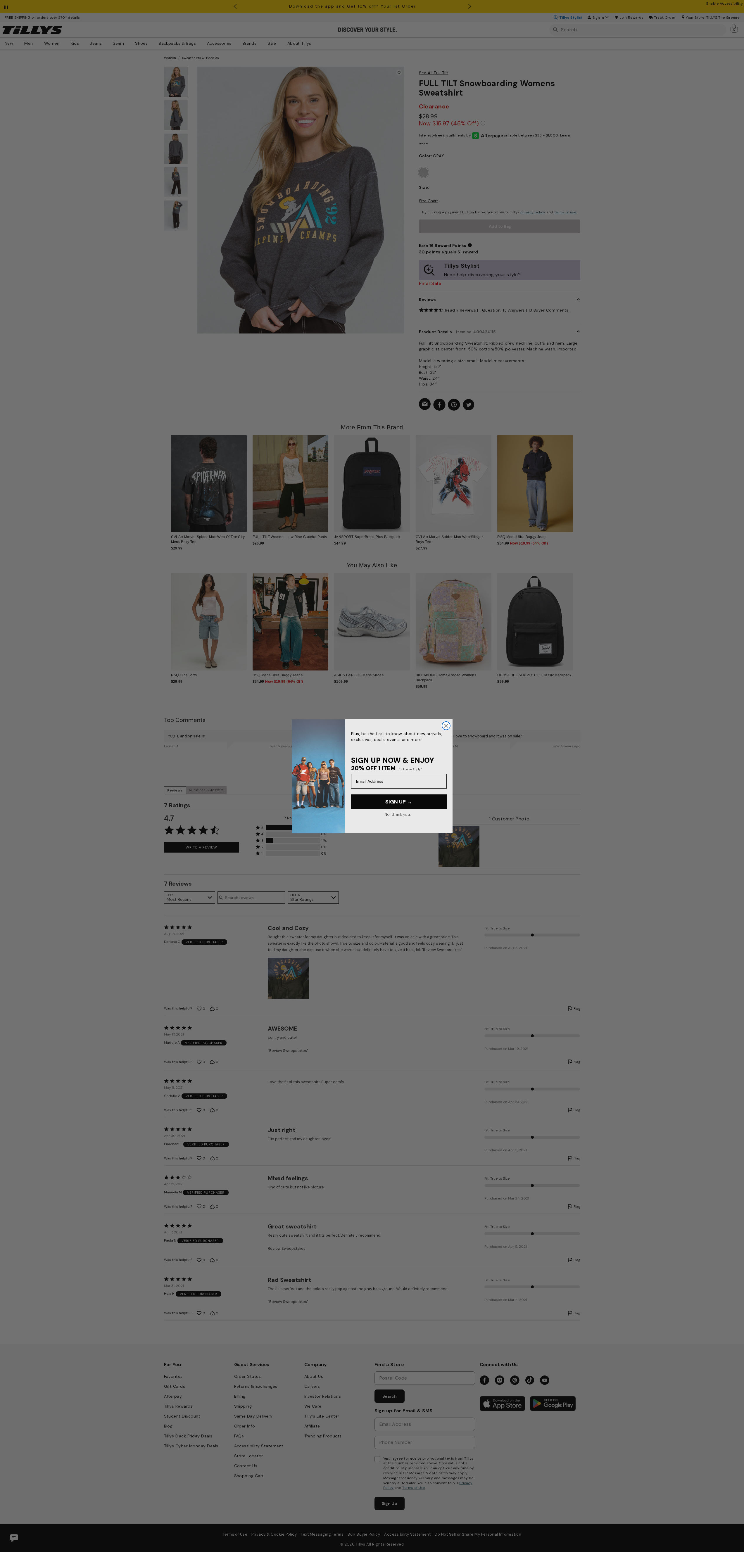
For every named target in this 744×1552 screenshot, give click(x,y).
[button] (577, 479)
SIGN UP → (398, 801)
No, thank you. (397, 814)
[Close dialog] (446, 726)
